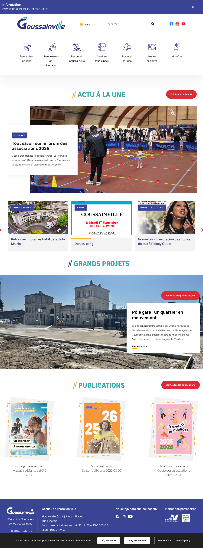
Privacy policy (183, 540)
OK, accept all (109, 540)
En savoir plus (139, 346)
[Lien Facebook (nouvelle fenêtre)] (171, 25)
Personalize (164, 540)
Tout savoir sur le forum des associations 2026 (39, 145)
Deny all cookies (137, 540)
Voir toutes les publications (181, 384)
